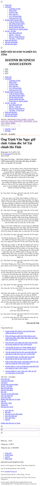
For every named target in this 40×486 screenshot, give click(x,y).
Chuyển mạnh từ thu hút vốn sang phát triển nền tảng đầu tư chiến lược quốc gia (21, 353)
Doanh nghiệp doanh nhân (13, 20)
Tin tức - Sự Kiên (6, 386)
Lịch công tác (5, 379)
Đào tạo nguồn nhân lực (17, 108)
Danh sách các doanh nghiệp (18, 101)
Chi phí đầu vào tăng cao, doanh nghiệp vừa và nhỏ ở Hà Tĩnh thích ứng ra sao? (20, 348)
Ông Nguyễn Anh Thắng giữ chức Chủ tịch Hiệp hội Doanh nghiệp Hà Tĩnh (21, 343)
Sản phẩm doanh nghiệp (17, 95)
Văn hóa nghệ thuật (11, 42)
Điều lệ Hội (13, 82)
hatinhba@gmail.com (11, 471)
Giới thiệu (8, 7)
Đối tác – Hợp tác (15, 107)
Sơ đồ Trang (9, 455)
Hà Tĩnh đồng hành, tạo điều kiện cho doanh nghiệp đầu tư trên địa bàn (19, 358)
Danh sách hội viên (15, 90)
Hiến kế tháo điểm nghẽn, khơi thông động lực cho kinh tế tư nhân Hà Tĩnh (21, 362)
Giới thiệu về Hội (14, 80)
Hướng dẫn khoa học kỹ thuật (10, 399)
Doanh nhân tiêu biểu (16, 97)
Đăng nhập (8, 459)
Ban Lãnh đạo (13, 86)
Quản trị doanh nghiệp (16, 94)
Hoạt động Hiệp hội (15, 105)
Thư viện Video (6, 397)
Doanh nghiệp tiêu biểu (16, 99)
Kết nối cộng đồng (11, 44)
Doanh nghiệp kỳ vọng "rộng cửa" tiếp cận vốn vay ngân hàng (20, 372)
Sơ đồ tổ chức (13, 84)
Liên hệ (3, 401)
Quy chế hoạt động (15, 88)
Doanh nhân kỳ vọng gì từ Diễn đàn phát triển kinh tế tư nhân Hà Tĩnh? (22, 367)
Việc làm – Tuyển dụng (16, 110)
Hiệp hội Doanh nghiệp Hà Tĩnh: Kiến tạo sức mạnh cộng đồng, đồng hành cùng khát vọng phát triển (21, 338)
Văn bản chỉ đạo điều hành (9, 394)
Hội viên (3, 392)
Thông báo (4, 405)
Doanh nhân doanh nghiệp (9, 384)
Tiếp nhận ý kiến (6, 403)
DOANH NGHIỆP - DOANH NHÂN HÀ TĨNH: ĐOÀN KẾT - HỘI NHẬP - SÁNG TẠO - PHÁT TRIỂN (19, 121)
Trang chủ (8, 5)
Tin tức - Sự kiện (10, 31)
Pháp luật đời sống (11, 40)
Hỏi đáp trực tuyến (7, 407)
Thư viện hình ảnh (7, 396)
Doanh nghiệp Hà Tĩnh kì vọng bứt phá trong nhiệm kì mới (20, 332)
